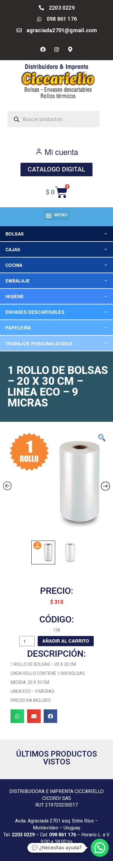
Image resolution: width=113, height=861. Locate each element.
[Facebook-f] (43, 49)
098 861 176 (62, 835)
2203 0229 (23, 835)
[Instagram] (57, 49)
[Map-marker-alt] (70, 49)
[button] (57, 215)
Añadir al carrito (65, 640)
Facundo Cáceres (68, 849)
